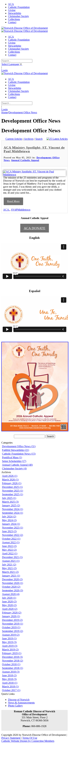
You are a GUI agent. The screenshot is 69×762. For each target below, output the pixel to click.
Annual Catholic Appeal (25, 160)
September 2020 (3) (12, 590)
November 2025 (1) (12, 490)
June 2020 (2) (9, 601)
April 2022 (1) (9, 553)
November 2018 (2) (12, 660)
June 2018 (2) (9, 675)
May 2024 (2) (9, 520)
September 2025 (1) (12, 494)
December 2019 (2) (12, 620)
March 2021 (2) (10, 572)
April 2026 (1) (9, 475)
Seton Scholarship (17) (14, 461)
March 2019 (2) (10, 649)
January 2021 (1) (11, 575)
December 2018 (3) (12, 657)
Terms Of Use (29, 737)
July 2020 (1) (9, 597)
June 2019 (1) (9, 638)
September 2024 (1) (12, 512)
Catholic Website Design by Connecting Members (27, 740)
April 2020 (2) (9, 608)
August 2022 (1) (10, 542)
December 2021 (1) (12, 557)
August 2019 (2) (10, 634)
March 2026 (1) (10, 479)
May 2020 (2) (9, 605)
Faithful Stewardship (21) (15, 450)
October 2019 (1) (11, 627)
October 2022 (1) (11, 538)
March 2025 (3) (10, 501)
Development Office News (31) (19, 446)
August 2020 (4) (10, 594)
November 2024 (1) (12, 509)
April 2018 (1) (9, 682)
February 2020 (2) (11, 612)
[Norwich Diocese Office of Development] (24, 28)
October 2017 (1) (11, 690)
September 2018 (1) (12, 668)
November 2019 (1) (12, 623)
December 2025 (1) (12, 487)
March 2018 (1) (10, 686)
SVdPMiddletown (20, 209)
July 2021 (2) (9, 564)
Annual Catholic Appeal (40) (17, 464)
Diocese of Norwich (18, 699)
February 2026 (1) (11, 483)
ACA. (6, 209)
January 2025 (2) (11, 505)
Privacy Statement (10, 737)
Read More (13, 201)
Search (39, 138)
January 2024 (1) (11, 523)
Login (4, 70)
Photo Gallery (15, 705)
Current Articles (14, 138)
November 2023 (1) (12, 527)
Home (4, 112)
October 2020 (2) (11, 586)
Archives (28, 138)
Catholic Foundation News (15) (19, 453)
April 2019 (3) (9, 645)
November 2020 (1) (12, 583)
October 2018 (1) (11, 664)
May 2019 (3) (9, 642)
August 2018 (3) (10, 671)
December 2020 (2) (12, 579)
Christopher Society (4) (14, 468)
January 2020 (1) (11, 616)
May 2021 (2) (9, 568)
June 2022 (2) (9, 546)
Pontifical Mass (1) (12, 457)
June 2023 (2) (9, 531)
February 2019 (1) (11, 653)
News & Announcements (21, 702)
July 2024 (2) (9, 516)
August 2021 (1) (10, 560)
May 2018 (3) (9, 679)
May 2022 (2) (9, 549)
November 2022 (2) (12, 535)
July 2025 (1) (9, 498)
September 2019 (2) (12, 631)
